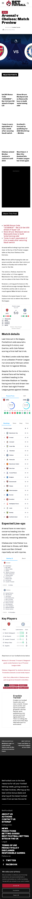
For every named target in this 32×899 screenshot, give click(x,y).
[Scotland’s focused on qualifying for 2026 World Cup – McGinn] (23, 115)
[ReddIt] (24, 219)
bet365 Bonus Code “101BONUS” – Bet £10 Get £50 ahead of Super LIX (16, 227)
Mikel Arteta (23, 687)
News (5, 12)
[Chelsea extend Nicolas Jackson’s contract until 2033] (8, 143)
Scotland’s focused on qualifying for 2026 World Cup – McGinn (23, 128)
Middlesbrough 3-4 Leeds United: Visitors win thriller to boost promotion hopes (8, 747)
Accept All (16, 885)
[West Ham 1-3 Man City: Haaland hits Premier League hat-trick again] (23, 143)
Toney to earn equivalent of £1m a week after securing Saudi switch (15, 240)
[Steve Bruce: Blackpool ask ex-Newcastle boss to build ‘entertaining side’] (23, 86)
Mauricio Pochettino (11, 687)
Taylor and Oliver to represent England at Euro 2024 (24, 745)
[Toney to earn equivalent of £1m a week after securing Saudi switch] (8, 115)
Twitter (11, 860)
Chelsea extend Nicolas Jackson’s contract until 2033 (8, 156)
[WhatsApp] (16, 219)
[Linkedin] (20, 219)
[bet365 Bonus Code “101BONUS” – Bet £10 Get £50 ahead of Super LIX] (8, 86)
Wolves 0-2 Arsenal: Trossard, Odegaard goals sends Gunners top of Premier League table (16, 663)
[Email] (28, 219)
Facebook (11, 864)
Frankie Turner (16, 27)
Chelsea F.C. (23, 685)
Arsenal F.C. (14, 685)
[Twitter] (7, 219)
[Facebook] (3, 219)
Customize (16, 890)
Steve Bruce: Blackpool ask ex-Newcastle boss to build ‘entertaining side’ (17, 234)
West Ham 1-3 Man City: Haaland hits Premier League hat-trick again (23, 156)
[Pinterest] (12, 219)
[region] (16, 884)
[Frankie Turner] (3, 27)
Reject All (16, 895)
